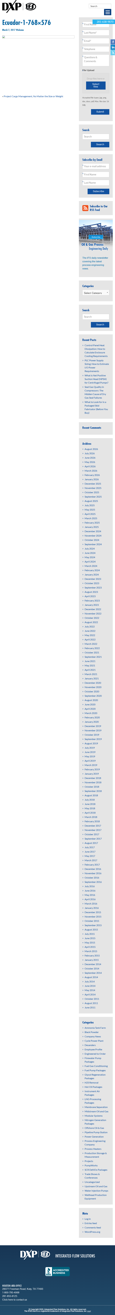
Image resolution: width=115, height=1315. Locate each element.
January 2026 (92, 479)
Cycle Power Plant (94, 1040)
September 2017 (93, 838)
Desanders (90, 1045)
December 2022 (93, 609)
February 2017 (92, 864)
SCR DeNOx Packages (96, 1169)
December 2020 (93, 682)
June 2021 (90, 661)
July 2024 (90, 548)
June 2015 (90, 938)
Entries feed (91, 1223)
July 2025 (90, 505)
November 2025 (93, 488)
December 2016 (93, 868)
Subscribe (98, 191)
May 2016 (90, 894)
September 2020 (93, 695)
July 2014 (90, 981)
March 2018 (91, 817)
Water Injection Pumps (96, 1190)
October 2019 (92, 734)
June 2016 (90, 890)
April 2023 (90, 596)
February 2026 (92, 475)
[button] (107, 12)
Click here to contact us (14, 1300)
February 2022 (92, 648)
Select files (95, 85)
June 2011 (90, 1007)
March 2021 (91, 674)
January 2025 (92, 526)
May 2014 (90, 990)
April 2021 (90, 669)
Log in (88, 1218)
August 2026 (91, 449)
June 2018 (90, 804)
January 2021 (92, 678)
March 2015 (91, 951)
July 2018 (90, 799)
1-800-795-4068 (10, 1293)
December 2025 (93, 483)
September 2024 (93, 544)
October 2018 (92, 786)
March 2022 (91, 643)
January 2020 (92, 721)
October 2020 (92, 691)
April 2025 (90, 513)
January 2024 (92, 574)
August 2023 (91, 591)
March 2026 (91, 470)
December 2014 (93, 964)
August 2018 (91, 795)
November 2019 (93, 730)
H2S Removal (91, 1082)
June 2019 (90, 752)
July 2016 (90, 886)
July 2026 (90, 453)
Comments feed (93, 1227)
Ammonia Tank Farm (95, 1027)
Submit (100, 112)
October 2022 (92, 617)
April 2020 (90, 708)
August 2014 (91, 977)
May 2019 (90, 756)
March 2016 (91, 903)
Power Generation (94, 1136)
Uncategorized (92, 1181)
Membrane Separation (96, 1107)
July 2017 (90, 847)
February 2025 (92, 522)
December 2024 (93, 531)
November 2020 (93, 687)
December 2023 (93, 578)
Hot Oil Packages (93, 1086)
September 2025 (93, 496)
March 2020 (91, 713)
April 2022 (90, 639)
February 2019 (92, 769)
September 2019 (93, 739)
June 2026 (90, 457)
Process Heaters (93, 1148)
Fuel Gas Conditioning (96, 1066)
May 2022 (90, 635)
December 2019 (93, 726)
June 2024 (90, 552)
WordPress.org (92, 1231)
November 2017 (93, 829)
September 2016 (93, 881)
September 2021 (93, 656)
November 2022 (93, 613)
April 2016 (90, 899)
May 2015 (90, 942)
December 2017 (93, 825)
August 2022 (91, 622)
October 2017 (92, 834)
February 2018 (92, 821)
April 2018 (90, 812)
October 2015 (92, 920)
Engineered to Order (95, 1053)
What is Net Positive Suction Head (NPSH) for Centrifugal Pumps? (96, 379)
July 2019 (90, 747)
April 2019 (90, 760)
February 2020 (92, 717)
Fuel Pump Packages (95, 1070)
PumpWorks (91, 1165)
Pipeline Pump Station (96, 1132)
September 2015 (93, 925)
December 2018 (93, 778)
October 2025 (92, 492)
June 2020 (90, 704)
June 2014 (90, 985)
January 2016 (92, 907)
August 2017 (91, 842)
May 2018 (90, 808)
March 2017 (91, 860)
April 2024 (90, 561)
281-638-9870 (105, 21)
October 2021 (92, 652)
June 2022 (90, 630)
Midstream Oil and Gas (96, 1111)
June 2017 (90, 851)
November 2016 (93, 873)
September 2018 (93, 791)
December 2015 (93, 912)
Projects (89, 1161)
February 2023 (92, 600)
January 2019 (92, 773)
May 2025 (90, 509)
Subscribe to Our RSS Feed (99, 208)
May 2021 (90, 665)
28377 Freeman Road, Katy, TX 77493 (22, 1289)
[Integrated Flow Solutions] (19, 6)
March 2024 (91, 565)
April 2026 (90, 466)
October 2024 (92, 539)
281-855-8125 (9, 1296)
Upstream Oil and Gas (96, 1186)
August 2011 (91, 1003)
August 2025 (91, 500)
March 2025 (91, 518)
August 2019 (91, 743)
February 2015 (92, 955)
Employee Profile (93, 1049)
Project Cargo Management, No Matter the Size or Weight (33, 96)
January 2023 (92, 604)
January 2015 (92, 959)
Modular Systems (94, 1115)
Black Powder (92, 1032)
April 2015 (90, 946)
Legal (89, 1311)
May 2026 (90, 462)
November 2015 (93, 916)
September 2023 (93, 587)
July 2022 (90, 626)
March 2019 (91, 765)
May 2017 (90, 855)
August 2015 (91, 929)
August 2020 (91, 700)
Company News (93, 1036)
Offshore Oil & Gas (94, 1127)
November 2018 (93, 782)
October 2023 (92, 583)
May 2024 (90, 557)
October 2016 (92, 877)
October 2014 (92, 968)
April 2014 (90, 994)
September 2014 (93, 972)
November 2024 (93, 535)
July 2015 (90, 933)
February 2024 (92, 570)
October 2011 (92, 998)
